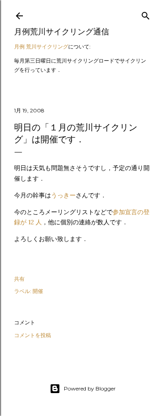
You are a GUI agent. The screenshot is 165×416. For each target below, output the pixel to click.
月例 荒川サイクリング (41, 46)
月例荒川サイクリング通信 (61, 31)
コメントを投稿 (32, 335)
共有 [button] (19, 278)
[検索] (145, 13)
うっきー (63, 195)
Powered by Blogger (90, 388)
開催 (38, 291)
